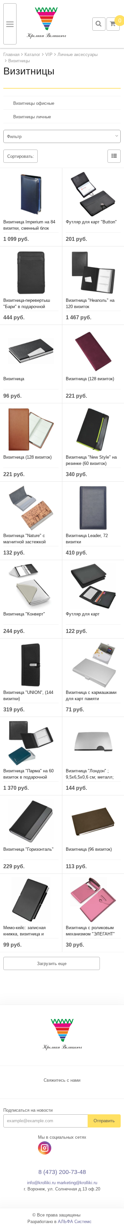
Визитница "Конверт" (24, 614)
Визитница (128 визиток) (90, 378)
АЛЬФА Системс (75, 1221)
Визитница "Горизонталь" (28, 849)
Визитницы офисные (33, 103)
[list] (114, 156)
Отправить (104, 1120)
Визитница (13, 378)
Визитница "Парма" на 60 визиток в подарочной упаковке (28, 777)
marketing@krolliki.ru (77, 1182)
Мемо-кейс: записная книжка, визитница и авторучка (24, 934)
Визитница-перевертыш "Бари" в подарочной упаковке (26, 306)
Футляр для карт (83, 614)
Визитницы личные (32, 116)
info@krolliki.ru (41, 1182)
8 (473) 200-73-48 (62, 1172)
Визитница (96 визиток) (89, 849)
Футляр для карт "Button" (91, 221)
